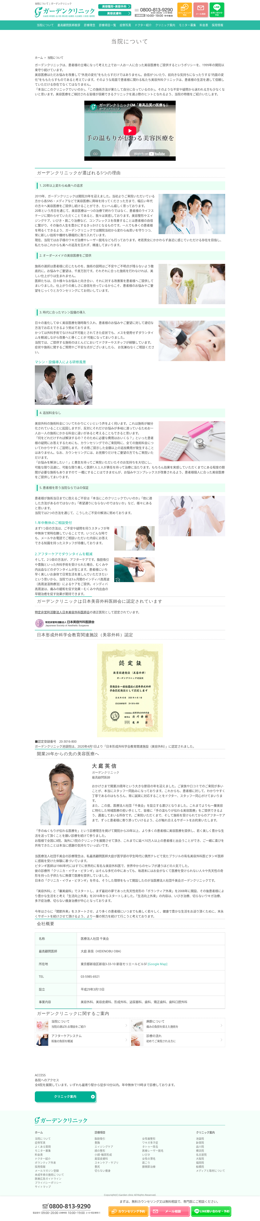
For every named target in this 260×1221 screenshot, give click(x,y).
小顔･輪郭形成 (103, 1154)
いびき (146, 1154)
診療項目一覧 (107, 25)
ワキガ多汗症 (150, 1142)
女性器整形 (149, 1138)
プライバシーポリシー (48, 1182)
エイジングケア (104, 1146)
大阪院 (200, 1158)
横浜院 (200, 1150)
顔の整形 (100, 1150)
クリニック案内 (165, 25)
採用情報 (217, 25)
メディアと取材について (210, 1170)
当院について (45, 25)
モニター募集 (187, 25)
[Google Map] (157, 964)
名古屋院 (201, 1154)
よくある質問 (43, 1146)
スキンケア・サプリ (107, 1162)
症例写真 (125, 25)
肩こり (146, 1162)
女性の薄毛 (149, 1158)
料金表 (204, 25)
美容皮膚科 (101, 1158)
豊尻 (97, 1166)
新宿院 (200, 1142)
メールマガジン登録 (47, 1170)
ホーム (39, 1132)
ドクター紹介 (143, 25)
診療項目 (100, 1132)
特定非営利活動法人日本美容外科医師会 (62, 612)
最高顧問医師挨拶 (68, 25)
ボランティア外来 (45, 1162)
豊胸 (97, 1142)
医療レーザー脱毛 (152, 1150)
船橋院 (200, 1166)
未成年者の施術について (49, 1174)
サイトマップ (43, 1186)
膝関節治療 (149, 1166)
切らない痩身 (103, 1170)
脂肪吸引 (100, 1138)
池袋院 (200, 1138)
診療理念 (89, 25)
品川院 (200, 1146)
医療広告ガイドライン (48, 1178)
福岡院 (200, 1162)
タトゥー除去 (150, 1146)
